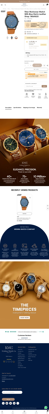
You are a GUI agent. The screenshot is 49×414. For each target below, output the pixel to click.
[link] (44, 65)
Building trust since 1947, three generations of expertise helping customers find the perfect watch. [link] (5, 254)
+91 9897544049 (11, 375)
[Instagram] (7, 403)
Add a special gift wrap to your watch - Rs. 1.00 (36, 55)
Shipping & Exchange (29, 107)
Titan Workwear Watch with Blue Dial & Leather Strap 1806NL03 (23, 219)
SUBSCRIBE (8, 399)
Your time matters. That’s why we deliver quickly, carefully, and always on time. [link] (34, 254)
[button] (47, 250)
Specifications (17, 107)
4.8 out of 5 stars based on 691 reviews (27, 331)
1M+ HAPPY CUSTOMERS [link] (44, 250)
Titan (18, 216)
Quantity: (26, 63)
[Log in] (43, 5)
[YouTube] (14, 403)
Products (9, 9)
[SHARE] (47, 65)
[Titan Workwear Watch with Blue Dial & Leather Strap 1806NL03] (24, 203)
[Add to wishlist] (30, 197)
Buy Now (36, 69)
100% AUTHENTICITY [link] (15, 250)
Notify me (24, 213)
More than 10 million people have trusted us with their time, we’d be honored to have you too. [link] (44, 254)
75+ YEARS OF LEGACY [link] (5, 250)
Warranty (39, 107)
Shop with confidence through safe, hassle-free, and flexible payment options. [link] (25, 254)
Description (8, 107)
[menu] (1, 5)
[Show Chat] (46, 407)
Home (4, 9)
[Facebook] (3, 403)
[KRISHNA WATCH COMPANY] (24, 295)
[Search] (5, 5)
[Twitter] (17, 403)
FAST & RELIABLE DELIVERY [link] (34, 250)
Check (44, 86)
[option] (12, 23)
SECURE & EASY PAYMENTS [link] (24, 250)
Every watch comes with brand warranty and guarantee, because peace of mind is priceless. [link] (15, 254)
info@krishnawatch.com (7, 379)
